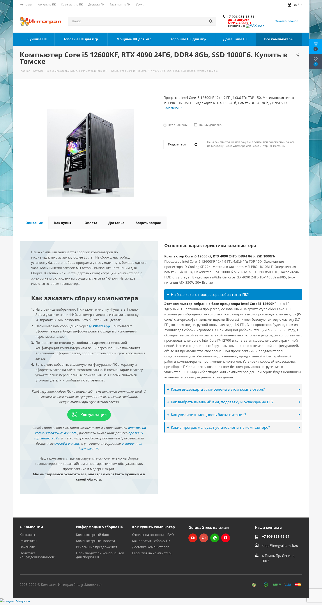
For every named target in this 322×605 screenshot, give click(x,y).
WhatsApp (101, 326)
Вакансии (27, 547)
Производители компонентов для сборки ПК (100, 555)
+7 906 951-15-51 (241, 17)
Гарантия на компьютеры (152, 553)
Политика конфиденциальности (37, 555)
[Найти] (210, 21)
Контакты (27, 534)
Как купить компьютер (153, 527)
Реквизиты (28, 541)
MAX (260, 26)
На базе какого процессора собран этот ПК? (210, 294)
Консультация (93, 414)
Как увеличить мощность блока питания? (208, 414)
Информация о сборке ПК (99, 527)
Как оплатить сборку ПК (151, 541)
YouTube (192, 537)
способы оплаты (67, 443)
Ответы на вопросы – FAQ (153, 534)
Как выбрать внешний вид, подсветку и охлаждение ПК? (222, 401)
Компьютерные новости (95, 541)
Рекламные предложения (96, 547)
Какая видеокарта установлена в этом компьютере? (218, 389)
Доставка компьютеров (150, 547)
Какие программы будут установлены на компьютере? (220, 427)
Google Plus (203, 537)
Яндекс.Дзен (225, 537)
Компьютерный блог (92, 534)
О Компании (31, 527)
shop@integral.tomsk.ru (280, 545)
